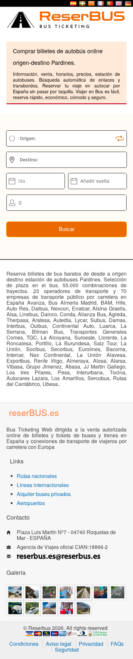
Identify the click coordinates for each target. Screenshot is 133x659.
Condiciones (23, 643)
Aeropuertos (31, 503)
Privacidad (91, 643)
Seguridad (67, 649)
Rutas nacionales (37, 476)
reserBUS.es (34, 412)
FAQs (117, 643)
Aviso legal (58, 643)
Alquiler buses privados (44, 494)
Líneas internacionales (43, 485)
